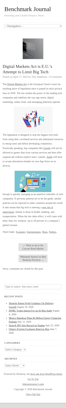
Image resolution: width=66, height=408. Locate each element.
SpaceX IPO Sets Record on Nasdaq (27, 325)
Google (47, 148)
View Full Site (33, 394)
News (45, 232)
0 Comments (55, 77)
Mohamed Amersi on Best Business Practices (33, 258)
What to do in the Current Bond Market (33, 247)
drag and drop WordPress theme (46, 374)
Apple (49, 157)
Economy (20, 232)
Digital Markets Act (17, 84)
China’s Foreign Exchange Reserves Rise (29, 329)
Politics (52, 232)
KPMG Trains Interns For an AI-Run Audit (30, 310)
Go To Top (33, 379)
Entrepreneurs (34, 232)
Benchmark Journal (27, 9)
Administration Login (33, 384)
